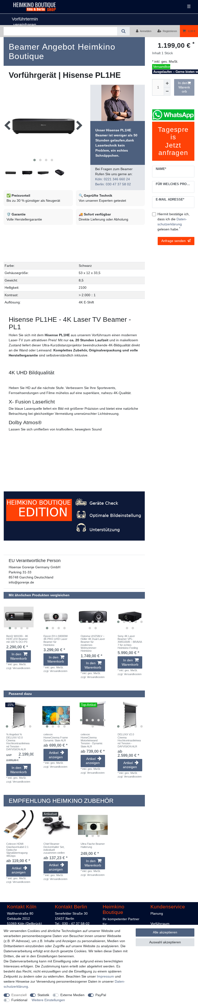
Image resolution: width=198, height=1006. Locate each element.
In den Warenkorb (184, 87)
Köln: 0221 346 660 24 (112, 179)
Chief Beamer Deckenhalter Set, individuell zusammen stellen (54, 848)
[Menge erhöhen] (167, 83)
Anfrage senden (173, 241)
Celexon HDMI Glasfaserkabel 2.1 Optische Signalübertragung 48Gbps (17, 849)
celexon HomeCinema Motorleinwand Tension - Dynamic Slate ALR (92, 740)
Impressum (105, 976)
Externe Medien (72, 995)
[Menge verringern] (167, 91)
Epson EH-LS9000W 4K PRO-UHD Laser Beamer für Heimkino (55, 640)
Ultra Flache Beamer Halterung (93, 845)
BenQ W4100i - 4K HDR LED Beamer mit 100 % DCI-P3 (17, 639)
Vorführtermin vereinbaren (25, 22)
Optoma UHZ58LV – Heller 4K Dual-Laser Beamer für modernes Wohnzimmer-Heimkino (93, 643)
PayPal (100, 995)
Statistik (43, 995)
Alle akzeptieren (165, 932)
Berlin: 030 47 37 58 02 (113, 184)
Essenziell (19, 995)
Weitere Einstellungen (48, 1000)
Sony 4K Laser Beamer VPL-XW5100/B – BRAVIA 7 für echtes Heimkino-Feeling (130, 642)
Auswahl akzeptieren (165, 942)
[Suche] (123, 31)
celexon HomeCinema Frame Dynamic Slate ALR (55, 737)
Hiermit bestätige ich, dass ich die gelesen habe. (173, 221)
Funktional (19, 1000)
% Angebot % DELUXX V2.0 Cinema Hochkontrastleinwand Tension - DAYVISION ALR (17, 742)
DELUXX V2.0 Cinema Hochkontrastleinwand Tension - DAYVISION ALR (129, 740)
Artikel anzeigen (56, 755)
